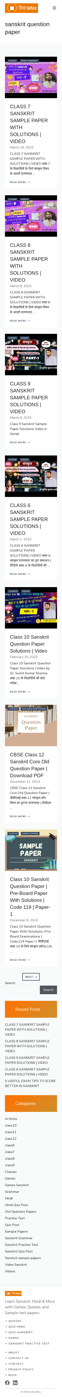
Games (10, 1178)
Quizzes (14, 1321)
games (13, 1338)
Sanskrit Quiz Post (19, 1251)
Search (10, 983)
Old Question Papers (34, 709)
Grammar (12, 1191)
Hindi (9, 1198)
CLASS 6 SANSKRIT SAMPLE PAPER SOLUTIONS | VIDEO (29, 519)
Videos (24, 199)
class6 (12, 459)
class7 (12, 61)
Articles (11, 1119)
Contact (16, 1364)
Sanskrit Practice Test (21, 1245)
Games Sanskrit (17, 1185)
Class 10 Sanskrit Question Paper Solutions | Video (29, 644)
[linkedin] (15, 1382)
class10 (13, 591)
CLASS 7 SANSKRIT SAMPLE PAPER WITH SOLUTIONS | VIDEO (27, 1029)
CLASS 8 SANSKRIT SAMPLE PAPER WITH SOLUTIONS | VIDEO (27, 1046)
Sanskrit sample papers (23, 1258)
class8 (12, 199)
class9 (12, 338)
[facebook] (7, 1382)
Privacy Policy (21, 1369)
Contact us (18, 1358)
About (14, 1352)
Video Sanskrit (29, 61)
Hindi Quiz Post (16, 1205)
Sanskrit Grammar (19, 1238)
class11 (11, 1132)
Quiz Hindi (16, 1327)
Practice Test (15, 1218)
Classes (11, 1172)
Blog (12, 1375)
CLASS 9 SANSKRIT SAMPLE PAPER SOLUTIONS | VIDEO (29, 397)
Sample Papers (30, 833)
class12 (13, 709)
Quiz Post (12, 1225)
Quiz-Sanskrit (20, 1332)
